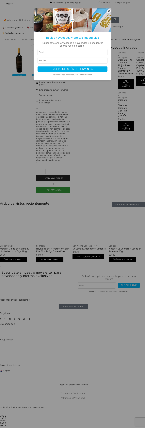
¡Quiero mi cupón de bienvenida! (72, 69)
